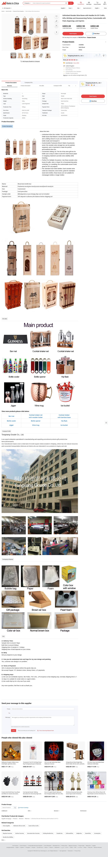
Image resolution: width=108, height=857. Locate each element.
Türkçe (84, 847)
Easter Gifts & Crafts (34, 825)
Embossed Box (69, 833)
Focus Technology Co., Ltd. (43, 850)
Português (27, 847)
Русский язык (40, 847)
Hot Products (15, 845)
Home (3, 11)
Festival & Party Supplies (18, 11)
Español (22, 847)
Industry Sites (64, 845)
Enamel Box (88, 833)
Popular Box (60, 833)
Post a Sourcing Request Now (45, 730)
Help (78, 8)
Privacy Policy (77, 850)
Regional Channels (73, 845)
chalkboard (4, 811)
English (17, 847)
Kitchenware (83, 811)
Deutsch (51, 847)
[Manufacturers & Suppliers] (10, 3)
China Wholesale (47, 845)
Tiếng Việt (90, 847)
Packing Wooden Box (48, 833)
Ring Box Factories (7, 833)
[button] (73, 85)
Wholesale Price (56, 845)
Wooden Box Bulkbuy (8, 837)
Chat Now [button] (97, 33)
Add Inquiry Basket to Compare (31, 61)
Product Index (81, 845)
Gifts (29, 811)
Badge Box (79, 833)
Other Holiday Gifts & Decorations (32, 11)
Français (33, 847)
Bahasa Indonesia (98, 847)
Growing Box (97, 833)
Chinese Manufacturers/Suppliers (35, 845)
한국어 (66, 847)
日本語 (71, 847)
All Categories (7, 8)
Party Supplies (6, 825)
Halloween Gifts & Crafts (19, 825)
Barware (56, 811)
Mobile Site (88, 845)
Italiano (46, 847)
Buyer (70, 8)
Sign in (104, 4)
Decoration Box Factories (33, 833)
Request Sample (91, 37)
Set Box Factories (19, 833)
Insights (94, 845)
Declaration (70, 850)
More (3, 840)
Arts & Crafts (8, 11)
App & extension (87, 8)
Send (13, 730)
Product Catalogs (23, 807)
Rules (105, 8)
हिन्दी (75, 847)
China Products (23, 845)
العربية (62, 847)
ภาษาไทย (80, 847)
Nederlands (57, 847)
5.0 (87, 85)
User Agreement (62, 850)
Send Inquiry (73, 33)
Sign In (65, 75)
